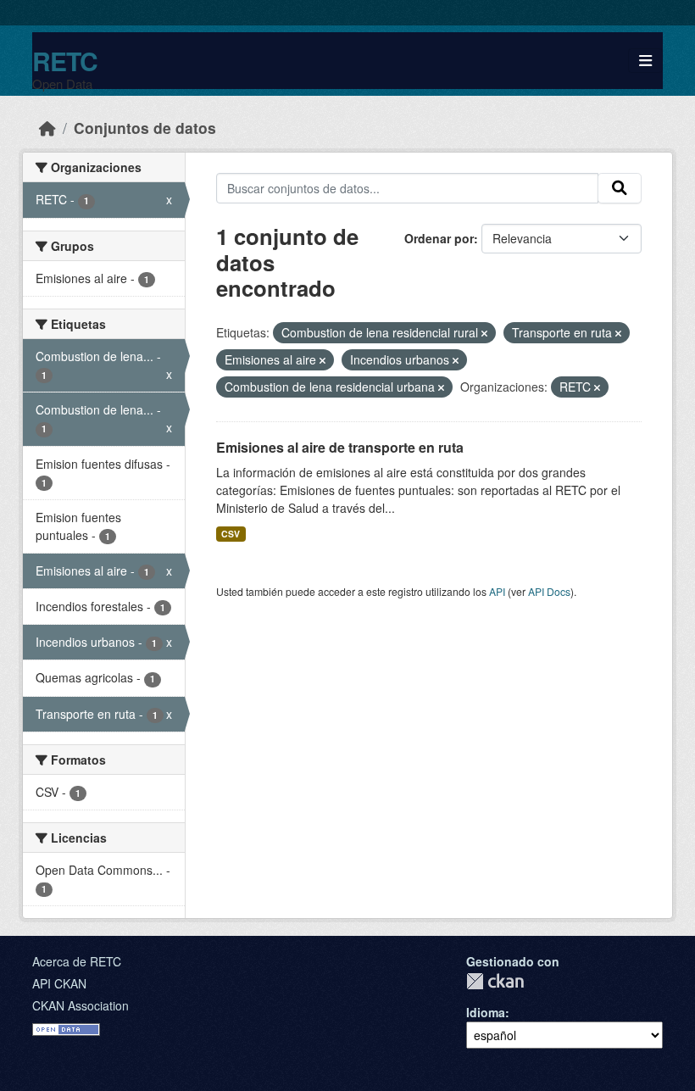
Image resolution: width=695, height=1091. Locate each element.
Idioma (485, 1012)
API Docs (549, 591)
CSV (230, 533)
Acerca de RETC (76, 961)
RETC (64, 60)
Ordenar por (439, 238)
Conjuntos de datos (145, 127)
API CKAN (59, 983)
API (497, 591)
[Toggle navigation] (645, 60)
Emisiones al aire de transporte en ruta (340, 447)
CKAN (495, 981)
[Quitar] (484, 333)
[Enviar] (620, 188)
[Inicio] (47, 127)
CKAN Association (80, 1005)
